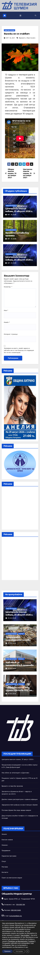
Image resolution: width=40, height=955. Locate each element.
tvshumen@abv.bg (15, 916)
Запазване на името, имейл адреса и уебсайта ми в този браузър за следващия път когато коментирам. (19, 350)
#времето (22, 38)
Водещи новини (11, 633)
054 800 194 (20, 904)
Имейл (7, 322)
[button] (35, 15)
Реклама (5, 867)
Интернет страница (10, 334)
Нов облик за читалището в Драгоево (20, 663)
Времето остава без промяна (12, 786)
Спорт (4, 861)
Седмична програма (9, 856)
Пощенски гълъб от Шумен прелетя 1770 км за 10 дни (19, 690)
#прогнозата (31, 38)
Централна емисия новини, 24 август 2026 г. (19, 258)
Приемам (7, 951)
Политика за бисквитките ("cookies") (21, 941)
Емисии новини (9, 30)
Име (6, 310)
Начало (4, 834)
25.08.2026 (12, 618)
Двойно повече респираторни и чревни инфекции (20, 799)
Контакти (5, 872)
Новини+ (21, 633)
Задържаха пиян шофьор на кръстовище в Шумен (20, 805)
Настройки (19, 951)
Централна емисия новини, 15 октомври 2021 (27, 173)
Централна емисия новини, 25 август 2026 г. (19, 210)
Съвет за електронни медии (12, 878)
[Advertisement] (20, 509)
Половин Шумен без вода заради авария (16, 810)
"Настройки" (25, 935)
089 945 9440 (16, 910)
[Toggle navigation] (20, 15)
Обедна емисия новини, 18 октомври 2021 (12, 173)
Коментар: (8, 287)
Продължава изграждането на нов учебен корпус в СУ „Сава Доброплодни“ (19, 641)
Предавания (6, 850)
